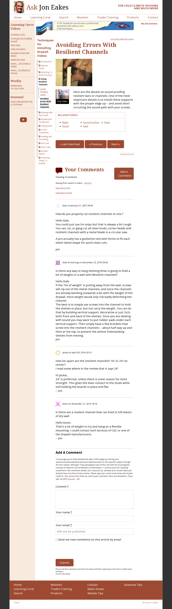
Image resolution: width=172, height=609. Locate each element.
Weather (82, 17)
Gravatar (71, 479)
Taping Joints (46, 126)
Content (62, 486)
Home (18, 17)
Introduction (46, 61)
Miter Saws (15, 45)
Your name (64, 512)
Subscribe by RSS (63, 188)
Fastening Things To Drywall (44, 160)
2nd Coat (45, 143)
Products (133, 17)
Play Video (62, 101)
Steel (85, 126)
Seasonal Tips (133, 585)
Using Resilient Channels (43, 82)
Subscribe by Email (64, 193)
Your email (64, 525)
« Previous (95, 144)
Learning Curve (40, 17)
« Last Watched (70, 144)
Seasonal (17, 97)
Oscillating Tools (18, 34)
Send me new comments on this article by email (89, 539)
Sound (65, 126)
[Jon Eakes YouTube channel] (23, 119)
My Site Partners (149, 23)
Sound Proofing (91, 122)
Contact (153, 17)
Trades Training (107, 17)
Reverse (87, 183)
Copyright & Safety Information (122, 39)
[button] (62, 96)
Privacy (16, 602)
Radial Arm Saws (18, 59)
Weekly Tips (95, 593)
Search (63, 17)
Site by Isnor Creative (150, 602)
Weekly (16, 81)
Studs (107, 122)
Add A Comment (124, 173)
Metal (65, 122)
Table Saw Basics (18, 49)
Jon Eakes (47, 7)
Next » (115, 144)
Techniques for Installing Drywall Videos (45, 48)
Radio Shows (95, 589)
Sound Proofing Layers (44, 92)
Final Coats (46, 147)
